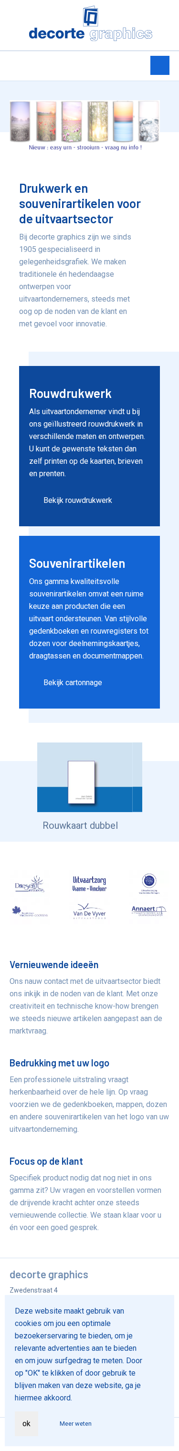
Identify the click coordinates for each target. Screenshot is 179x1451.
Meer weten (76, 1423)
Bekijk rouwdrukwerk (77, 500)
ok (26, 1423)
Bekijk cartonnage (72, 682)
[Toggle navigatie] (159, 65)
